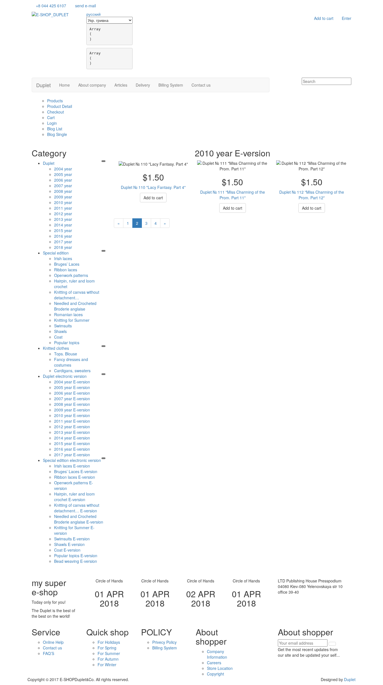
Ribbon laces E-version (74, 477)
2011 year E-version (72, 421)
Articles (120, 85)
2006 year (63, 180)
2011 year (63, 208)
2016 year (63, 236)
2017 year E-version (72, 454)
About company (92, 85)
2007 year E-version (72, 398)
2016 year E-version (72, 449)
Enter (346, 18)
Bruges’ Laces (66, 264)
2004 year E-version (72, 382)
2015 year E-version (72, 443)
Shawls (60, 331)
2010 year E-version (72, 415)
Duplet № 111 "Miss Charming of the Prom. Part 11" (232, 194)
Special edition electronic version (72, 460)
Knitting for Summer (71, 320)
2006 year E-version (72, 393)
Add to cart (323, 18)
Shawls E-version (69, 544)
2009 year (63, 197)
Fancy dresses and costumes (71, 362)
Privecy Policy (164, 642)
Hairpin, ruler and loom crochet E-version (74, 496)
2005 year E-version (72, 387)
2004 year (63, 169)
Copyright (215, 674)
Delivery (143, 85)
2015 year (63, 230)
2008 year (63, 191)
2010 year (63, 202)
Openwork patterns (71, 275)
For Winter (107, 664)
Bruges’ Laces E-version (75, 471)
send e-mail (85, 5)
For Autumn (108, 659)
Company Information (217, 654)
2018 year (63, 247)
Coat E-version (67, 550)
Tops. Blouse (65, 354)
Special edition (56, 253)
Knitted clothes (56, 348)
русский (93, 14)
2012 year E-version (72, 426)
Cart (51, 117)
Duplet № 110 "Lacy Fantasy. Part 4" (153, 187)
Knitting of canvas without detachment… (76, 294)
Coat (58, 337)
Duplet (43, 85)
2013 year (63, 219)
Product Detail (59, 106)
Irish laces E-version (72, 466)
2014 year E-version (72, 438)
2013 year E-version (72, 432)
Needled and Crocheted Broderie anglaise (75, 306)
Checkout (55, 112)
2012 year (63, 213)
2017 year (63, 241)
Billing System (170, 85)
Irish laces (63, 258)
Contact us (201, 85)
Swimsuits (63, 325)
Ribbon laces (65, 269)
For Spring (107, 648)
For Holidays (109, 642)
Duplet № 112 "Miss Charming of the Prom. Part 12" (311, 194)
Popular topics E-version (75, 555)
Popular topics (66, 342)
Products (55, 100)
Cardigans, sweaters (72, 370)
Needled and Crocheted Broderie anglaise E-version (78, 519)
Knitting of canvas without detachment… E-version (76, 507)
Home (64, 85)
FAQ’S (48, 653)
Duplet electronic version (65, 376)
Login (52, 123)
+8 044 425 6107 (51, 5)
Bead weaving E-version (75, 561)
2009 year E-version (72, 410)
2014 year (63, 225)
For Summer (109, 653)
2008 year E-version (72, 404)
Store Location (220, 668)
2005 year (63, 174)
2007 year (63, 185)
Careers (214, 662)
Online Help (53, 642)
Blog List (54, 128)
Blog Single (57, 134)
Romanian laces (68, 314)
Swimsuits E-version (72, 538)
